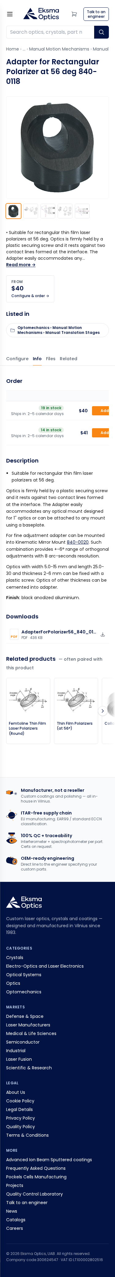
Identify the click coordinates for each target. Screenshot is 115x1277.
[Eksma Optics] (41, 14)
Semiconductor (23, 1042)
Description (37, 359)
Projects (14, 1185)
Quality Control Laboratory (34, 1194)
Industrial (15, 1051)
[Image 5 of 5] (82, 211)
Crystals (14, 957)
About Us (15, 1092)
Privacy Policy (20, 1118)
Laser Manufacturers (28, 1025)
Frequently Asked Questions (36, 1168)
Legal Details (19, 1109)
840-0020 (78, 542)
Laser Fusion (19, 1059)
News (11, 1211)
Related (68, 359)
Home (12, 49)
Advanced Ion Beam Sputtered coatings (49, 1160)
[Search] (101, 32)
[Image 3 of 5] (47, 211)
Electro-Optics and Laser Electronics (45, 966)
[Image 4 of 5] (65, 211)
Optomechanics (23, 992)
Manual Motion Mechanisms (59, 49)
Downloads (51, 359)
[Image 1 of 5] (13, 211)
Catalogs (15, 1220)
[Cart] (74, 14)
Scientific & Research (29, 1068)
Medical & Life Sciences (31, 1033)
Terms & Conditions (27, 1135)
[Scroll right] (103, 711)
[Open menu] (10, 14)
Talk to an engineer (27, 1203)
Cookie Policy (20, 1101)
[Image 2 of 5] (30, 211)
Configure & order (17, 359)
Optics (13, 983)
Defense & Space (25, 1016)
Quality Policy (20, 1127)
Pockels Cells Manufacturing (36, 1177)
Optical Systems (23, 975)
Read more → (21, 265)
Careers (14, 1228)
